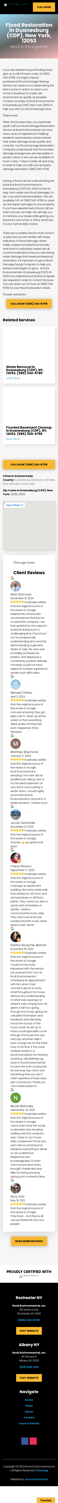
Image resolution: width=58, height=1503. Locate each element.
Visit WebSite (29, 1331)
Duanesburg (22, 480)
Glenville (49, 480)
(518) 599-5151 (29, 1367)
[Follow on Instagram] (33, 1441)
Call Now (44, 7)
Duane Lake (27, 484)
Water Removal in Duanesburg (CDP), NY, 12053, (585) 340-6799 (25, 370)
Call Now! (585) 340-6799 (29, 304)
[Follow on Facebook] (24, 1441)
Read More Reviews (29, 1241)
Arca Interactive (36, 1479)
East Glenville (11, 484)
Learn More (13, 378)
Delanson (37, 480)
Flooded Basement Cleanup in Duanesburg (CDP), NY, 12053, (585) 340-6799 (29, 430)
